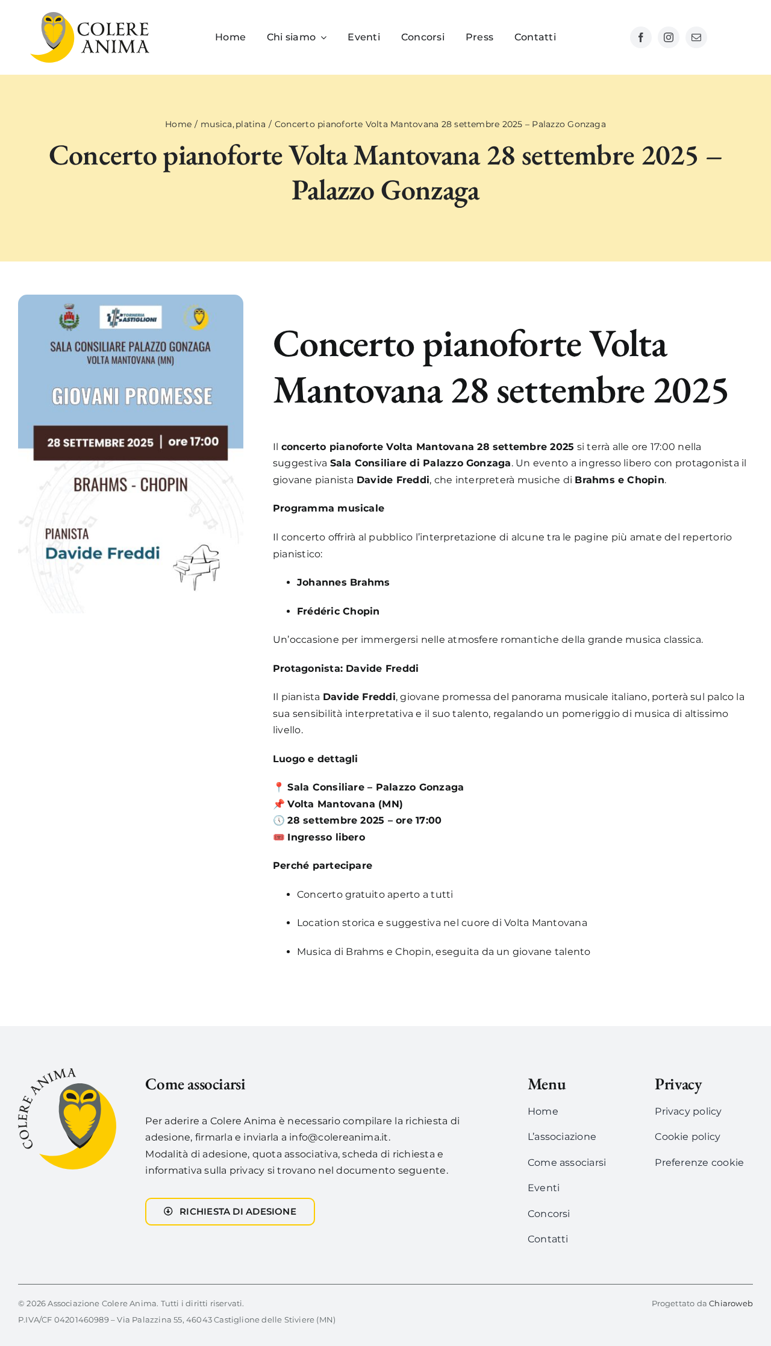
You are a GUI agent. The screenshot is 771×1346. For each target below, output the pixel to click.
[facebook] (641, 37)
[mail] (696, 37)
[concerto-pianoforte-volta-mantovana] (130, 299)
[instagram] (668, 37)
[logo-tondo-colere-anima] (67, 1072)
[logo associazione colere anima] (89, 16)
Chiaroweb (731, 1303)
